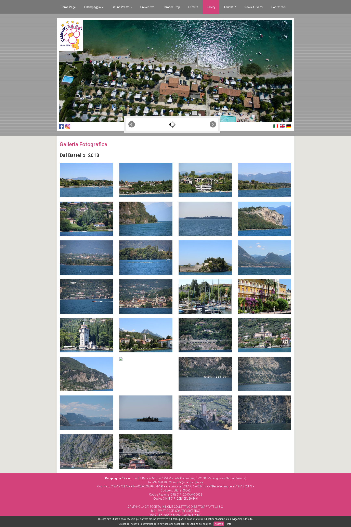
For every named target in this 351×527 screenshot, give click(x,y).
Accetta (219, 524)
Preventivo (147, 7)
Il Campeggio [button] (92, 7)
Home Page (68, 7)
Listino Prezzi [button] (121, 7)
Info (229, 524)
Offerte (193, 7)
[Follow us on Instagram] (67, 126)
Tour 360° (230, 7)
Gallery (211, 7)
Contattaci (278, 7)
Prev (131, 124)
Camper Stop (171, 7)
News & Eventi (254, 7)
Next (213, 124)
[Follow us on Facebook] (61, 126)
